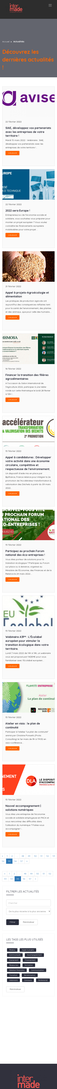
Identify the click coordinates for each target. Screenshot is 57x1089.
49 (29, 856)
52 (47, 856)
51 (41, 856)
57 (21, 861)
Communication (37, 970)
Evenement (13, 960)
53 (54, 856)
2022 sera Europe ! (17, 210)
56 (15, 861)
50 (35, 856)
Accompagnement (34, 955)
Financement (30, 960)
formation (29, 965)
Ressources (13, 965)
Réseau (12, 950)
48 (23, 856)
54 (11, 878)
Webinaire (13, 980)
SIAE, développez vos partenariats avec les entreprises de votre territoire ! (28, 131)
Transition (13, 975)
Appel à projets (28, 950)
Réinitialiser (28, 922)
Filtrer (12, 922)
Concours (28, 980)
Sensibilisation (29, 975)
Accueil (5, 41)
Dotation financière (16, 970)
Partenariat (43, 980)
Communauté (14, 955)
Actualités (18, 41)
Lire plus (12, 153)
